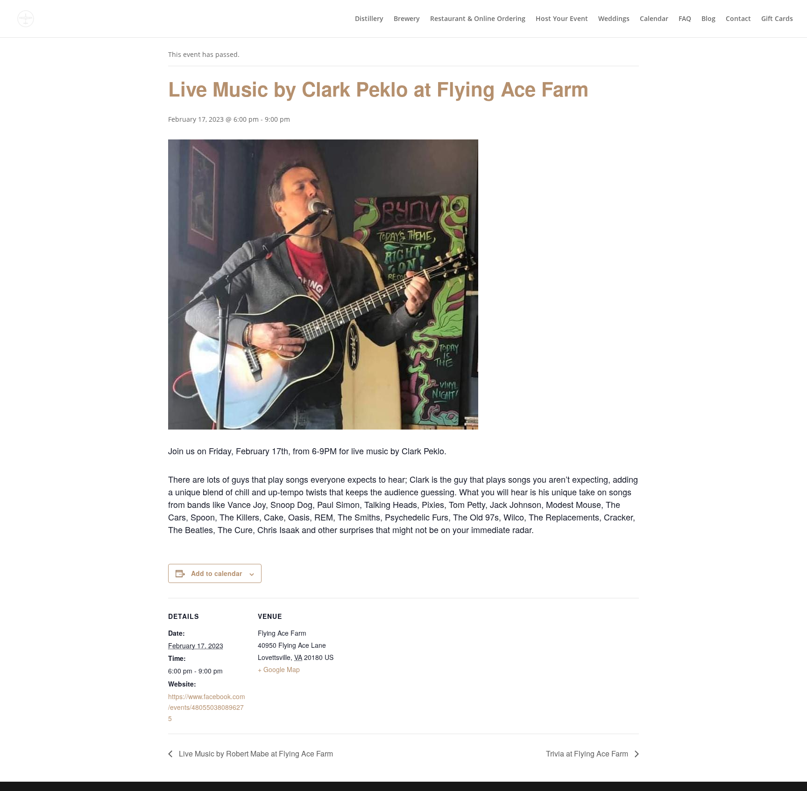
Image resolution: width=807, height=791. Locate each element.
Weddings (614, 19)
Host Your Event (562, 19)
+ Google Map (279, 669)
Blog (708, 19)
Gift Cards (777, 19)
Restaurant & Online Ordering (477, 19)
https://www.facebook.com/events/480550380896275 (206, 707)
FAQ (685, 19)
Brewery (407, 19)
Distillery (369, 19)
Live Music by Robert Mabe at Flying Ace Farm (255, 753)
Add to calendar (216, 573)
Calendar (654, 19)
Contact (738, 19)
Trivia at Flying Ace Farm (588, 753)
